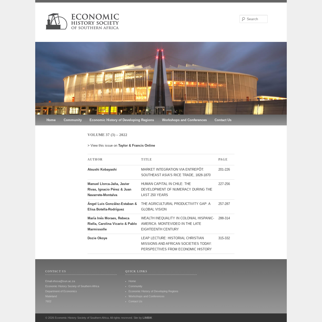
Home (51, 120)
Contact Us (223, 120)
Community (73, 120)
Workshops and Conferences (184, 120)
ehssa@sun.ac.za (64, 281)
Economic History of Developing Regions (122, 120)
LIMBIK (147, 317)
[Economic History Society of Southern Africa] (161, 37)
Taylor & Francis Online (136, 145)
